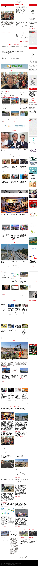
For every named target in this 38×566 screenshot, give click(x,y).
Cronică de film (32, 529)
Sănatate (14, 300)
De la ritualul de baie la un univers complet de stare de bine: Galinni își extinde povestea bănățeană (33, 94)
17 (29, 281)
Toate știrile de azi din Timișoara (23, 41)
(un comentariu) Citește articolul (5, 32)
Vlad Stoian (7, 91)
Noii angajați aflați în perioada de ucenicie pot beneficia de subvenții (5, 540)
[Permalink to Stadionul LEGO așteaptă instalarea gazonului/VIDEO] (15, 113)
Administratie (14, 70)
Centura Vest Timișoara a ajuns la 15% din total (8, 359)
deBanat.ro (35, 102)
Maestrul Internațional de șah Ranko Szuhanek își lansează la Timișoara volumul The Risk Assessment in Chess (6, 276)
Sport (14, 195)
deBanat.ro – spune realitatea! (7, 563)
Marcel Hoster (4, 121)
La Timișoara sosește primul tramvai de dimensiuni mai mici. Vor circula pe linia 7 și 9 (22, 25)
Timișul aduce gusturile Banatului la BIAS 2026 (11, 329)
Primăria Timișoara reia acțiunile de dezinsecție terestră (5, 119)
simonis (8, 367)
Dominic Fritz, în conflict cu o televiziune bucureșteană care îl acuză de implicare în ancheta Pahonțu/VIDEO (23, 120)
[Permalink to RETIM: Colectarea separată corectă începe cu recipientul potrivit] (15, 274)
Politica (14, 130)
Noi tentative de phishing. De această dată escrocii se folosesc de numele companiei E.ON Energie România (15, 294)
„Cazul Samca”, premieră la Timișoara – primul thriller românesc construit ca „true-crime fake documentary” (33, 540)
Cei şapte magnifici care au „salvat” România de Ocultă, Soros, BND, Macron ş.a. (33, 41)
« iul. (29, 288)
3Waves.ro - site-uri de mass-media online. (9, 564)
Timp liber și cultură (14, 321)
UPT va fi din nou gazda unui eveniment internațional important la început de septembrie (22, 17)
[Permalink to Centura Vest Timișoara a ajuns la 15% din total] (14, 350)
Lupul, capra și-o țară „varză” (21, 35)
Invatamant (14, 529)
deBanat (19, 2)
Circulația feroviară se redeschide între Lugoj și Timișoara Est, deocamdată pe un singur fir (21, 10)
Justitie (23, 529)
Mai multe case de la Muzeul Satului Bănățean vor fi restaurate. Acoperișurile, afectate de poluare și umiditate (24, 294)
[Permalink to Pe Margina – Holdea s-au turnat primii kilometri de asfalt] (24, 370)
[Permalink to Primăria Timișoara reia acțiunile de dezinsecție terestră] (6, 113)
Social (14, 242)
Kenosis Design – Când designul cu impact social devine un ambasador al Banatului (33, 124)
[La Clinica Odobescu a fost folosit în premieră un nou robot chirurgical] (25, 305)
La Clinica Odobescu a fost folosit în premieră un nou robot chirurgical (24, 310)
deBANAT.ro (34, 564)
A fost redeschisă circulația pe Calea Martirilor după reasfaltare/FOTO (21, 20)
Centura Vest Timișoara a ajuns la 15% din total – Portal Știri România (33, 332)
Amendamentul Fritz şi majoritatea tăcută (33, 8)
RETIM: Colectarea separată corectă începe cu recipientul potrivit (20, 33)
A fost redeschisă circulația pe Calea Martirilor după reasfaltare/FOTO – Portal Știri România (33, 325)
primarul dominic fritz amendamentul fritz (13, 97)
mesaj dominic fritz (5, 97)
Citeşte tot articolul (3, 96)
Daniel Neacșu (7, 215)
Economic (14, 340)
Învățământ (14, 385)
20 (36, 281)
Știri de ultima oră (14, 406)
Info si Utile (5, 529)
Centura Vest (4, 367)
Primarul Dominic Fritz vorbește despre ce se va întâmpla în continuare (7, 8)
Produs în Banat (31, 88)
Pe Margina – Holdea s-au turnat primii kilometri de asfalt (23, 376)
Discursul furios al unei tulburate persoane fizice (32, 83)
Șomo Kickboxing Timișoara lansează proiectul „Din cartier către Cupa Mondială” (22, 7)
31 (29, 286)
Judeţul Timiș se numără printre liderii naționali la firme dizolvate (14, 376)
